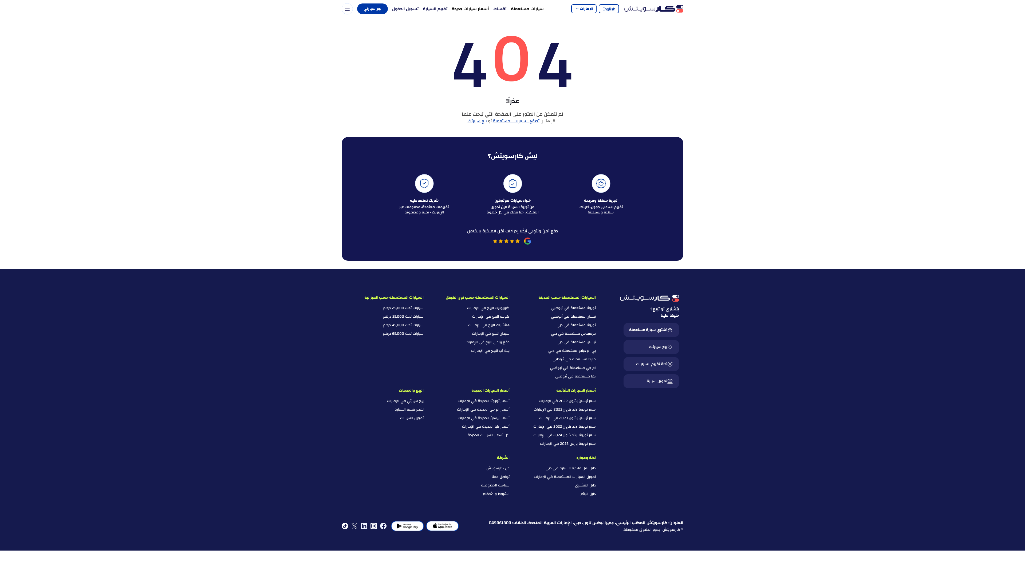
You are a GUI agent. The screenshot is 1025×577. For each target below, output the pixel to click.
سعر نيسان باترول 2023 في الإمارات (567, 418)
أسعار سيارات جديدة (470, 9)
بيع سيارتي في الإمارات (405, 400)
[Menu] (347, 8)
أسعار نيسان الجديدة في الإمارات (484, 418)
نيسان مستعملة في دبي (576, 342)
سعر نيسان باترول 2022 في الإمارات (567, 400)
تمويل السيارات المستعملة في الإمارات (565, 476)
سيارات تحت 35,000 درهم (403, 316)
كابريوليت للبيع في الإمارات (488, 308)
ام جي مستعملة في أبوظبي (573, 367)
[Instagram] (373, 526)
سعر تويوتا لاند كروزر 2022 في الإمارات (564, 426)
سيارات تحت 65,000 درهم (403, 333)
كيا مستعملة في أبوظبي (575, 376)
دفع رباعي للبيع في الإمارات (488, 342)
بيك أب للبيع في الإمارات (490, 350)
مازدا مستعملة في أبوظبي (574, 359)
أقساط (500, 9)
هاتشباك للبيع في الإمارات (489, 325)
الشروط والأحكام (496, 493)
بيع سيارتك (477, 121)
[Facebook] (383, 526)
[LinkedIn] (364, 526)
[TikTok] (345, 526)
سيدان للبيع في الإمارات (491, 333)
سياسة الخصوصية (495, 485)
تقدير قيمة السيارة (409, 409)
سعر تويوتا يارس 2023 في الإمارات (568, 443)
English (608, 8)
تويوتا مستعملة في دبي (576, 325)
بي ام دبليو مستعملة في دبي (572, 350)
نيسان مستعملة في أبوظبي (573, 316)
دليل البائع (588, 493)
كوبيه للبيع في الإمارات (491, 316)
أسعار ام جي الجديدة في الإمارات (483, 409)
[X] (354, 526)
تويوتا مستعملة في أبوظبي (573, 308)
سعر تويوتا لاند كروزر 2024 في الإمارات (564, 435)
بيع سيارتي (372, 8)
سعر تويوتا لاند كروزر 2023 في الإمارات (565, 409)
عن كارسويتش (498, 468)
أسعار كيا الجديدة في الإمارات (486, 426)
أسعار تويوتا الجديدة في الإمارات (484, 400)
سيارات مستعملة (527, 9)
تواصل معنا (501, 476)
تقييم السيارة (435, 9)
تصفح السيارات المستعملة (516, 121)
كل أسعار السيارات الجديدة (489, 435)
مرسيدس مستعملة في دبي (573, 333)
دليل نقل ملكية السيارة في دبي (571, 468)
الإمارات (586, 8)
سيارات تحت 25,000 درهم (403, 308)
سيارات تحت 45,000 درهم (403, 325)
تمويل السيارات (412, 418)
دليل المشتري (585, 485)
